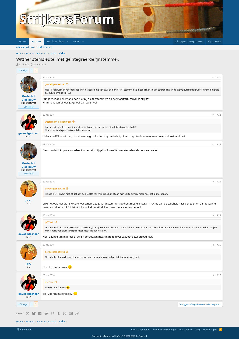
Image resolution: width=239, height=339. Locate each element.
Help (198, 329)
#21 (219, 77)
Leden (76, 41)
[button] (67, 41)
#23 (219, 144)
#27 (219, 275)
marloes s (24, 64)
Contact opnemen (140, 329)
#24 (219, 181)
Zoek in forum (44, 47)
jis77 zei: (49, 222)
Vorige (23, 70)
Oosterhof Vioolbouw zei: (58, 121)
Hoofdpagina (210, 329)
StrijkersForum (67, 18)
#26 (219, 244)
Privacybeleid (186, 329)
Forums (36, 41)
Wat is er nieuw (56, 41)
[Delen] (213, 78)
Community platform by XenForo (119, 336)
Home (22, 41)
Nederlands (25, 329)
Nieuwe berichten (25, 47)
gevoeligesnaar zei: (55, 84)
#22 (219, 114)
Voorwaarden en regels (165, 329)
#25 (219, 215)
